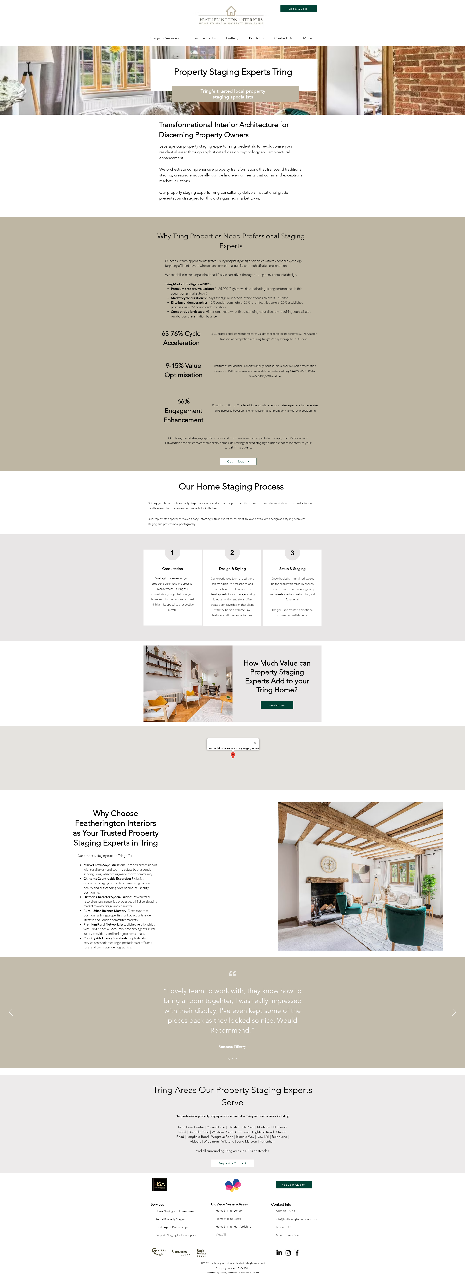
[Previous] (11, 1012)
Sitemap (256, 1273)
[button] (202, 38)
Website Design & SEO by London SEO (222, 1273)
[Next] (454, 1012)
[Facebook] (297, 1252)
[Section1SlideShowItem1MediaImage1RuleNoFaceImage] (229, 1058)
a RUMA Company (244, 1273)
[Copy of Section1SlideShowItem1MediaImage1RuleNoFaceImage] (232, 1059)
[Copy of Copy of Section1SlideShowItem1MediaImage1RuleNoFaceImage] (236, 1058)
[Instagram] (288, 1252)
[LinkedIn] (279, 1252)
